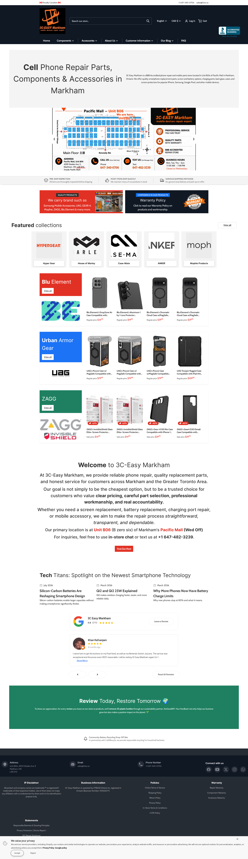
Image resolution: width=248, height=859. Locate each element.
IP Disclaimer (31, 782)
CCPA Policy (155, 813)
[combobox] (110, 21)
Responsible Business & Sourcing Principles (31, 825)
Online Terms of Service (155, 787)
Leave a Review (161, 621)
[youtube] (217, 769)
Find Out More (124, 548)
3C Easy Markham (99, 618)
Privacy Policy (155, 803)
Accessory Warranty (216, 797)
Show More (82, 661)
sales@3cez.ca (202, 2)
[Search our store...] (148, 21)
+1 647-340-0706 (186, 2)
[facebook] (209, 769)
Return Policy (154, 797)
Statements (31, 820)
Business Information (93, 782)
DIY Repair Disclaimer (31, 835)
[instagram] (234, 769)
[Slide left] (54, 139)
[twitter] (226, 769)
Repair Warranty (216, 787)
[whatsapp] (243, 769)
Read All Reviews (166, 674)
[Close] (237, 839)
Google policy (61, 847)
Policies (155, 782)
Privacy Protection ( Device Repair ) (31, 830)
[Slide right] (193, 139)
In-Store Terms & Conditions (155, 808)
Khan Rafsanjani (97, 640)
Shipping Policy (154, 792)
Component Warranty (216, 792)
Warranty (216, 782)
